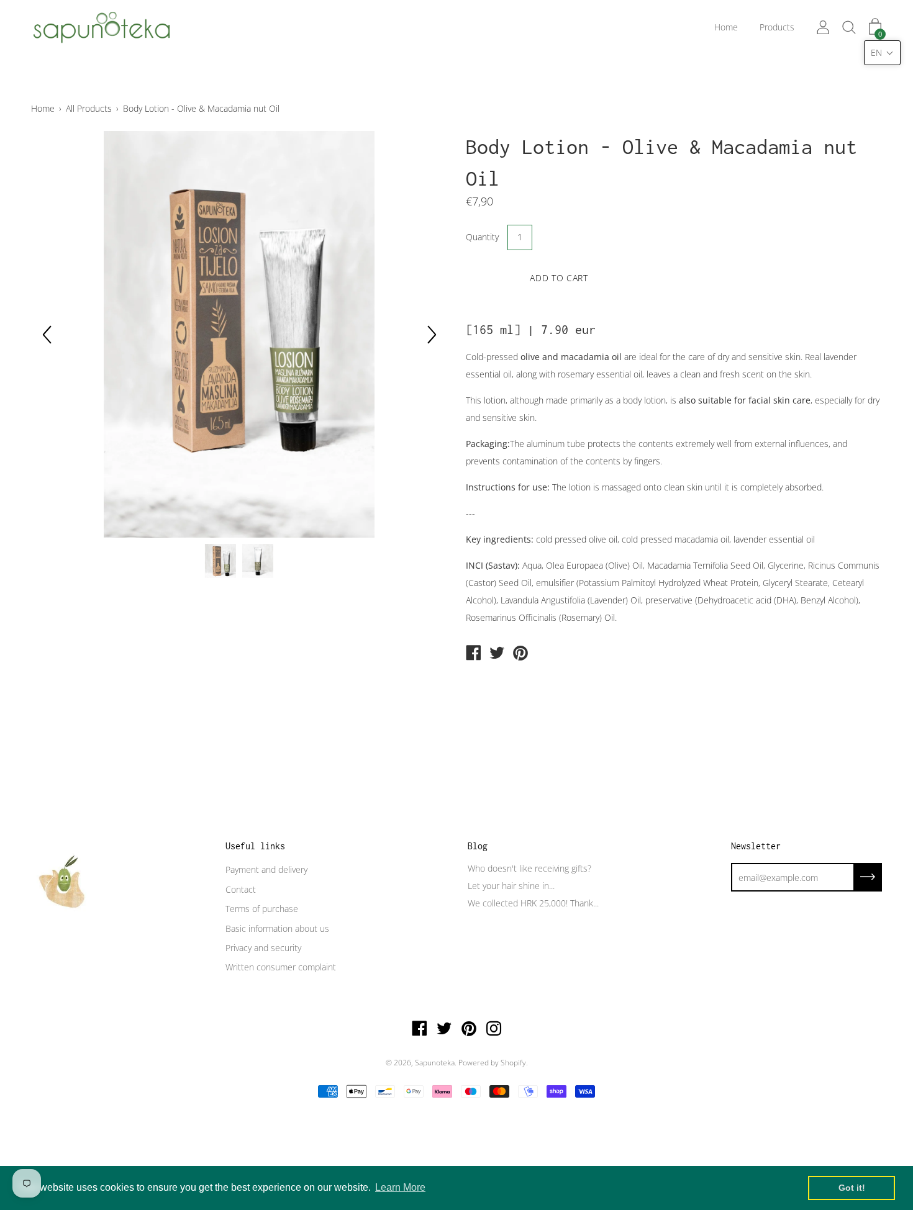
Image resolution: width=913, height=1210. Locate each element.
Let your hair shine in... (511, 886)
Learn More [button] (400, 1187)
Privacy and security (263, 948)
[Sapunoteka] (473, 654)
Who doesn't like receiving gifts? (529, 868)
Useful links (255, 846)
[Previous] (46, 334)
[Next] (431, 334)
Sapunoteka (435, 1062)
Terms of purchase (261, 908)
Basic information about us (277, 928)
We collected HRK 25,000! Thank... (533, 903)
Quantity (482, 237)
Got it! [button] (851, 1188)
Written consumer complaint (280, 967)
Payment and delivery (266, 869)
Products (777, 27)
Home (726, 27)
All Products (89, 108)
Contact (240, 889)
